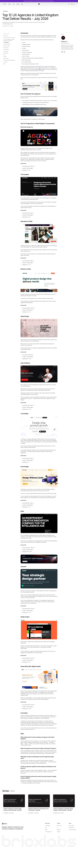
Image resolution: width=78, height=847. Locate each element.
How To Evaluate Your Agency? (9, 37)
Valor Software (6, 49)
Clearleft (5, 56)
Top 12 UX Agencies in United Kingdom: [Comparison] (8, 40)
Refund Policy (71, 827)
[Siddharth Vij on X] (64, 52)
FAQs (4, 63)
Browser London (6, 45)
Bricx (40, 69)
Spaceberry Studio (7, 44)
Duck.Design (5, 53)
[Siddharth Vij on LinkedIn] (62, 52)
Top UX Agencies (48, 831)
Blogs (46, 829)
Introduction (5, 35)
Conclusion (5, 62)
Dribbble (58, 829)
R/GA (4, 54)
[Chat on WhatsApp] (69, 4)
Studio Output (6, 58)
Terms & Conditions (72, 829)
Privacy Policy (71, 825)
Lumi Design (5, 51)
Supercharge (5, 47)
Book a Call (59, 825)
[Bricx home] (39, 4)
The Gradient (6, 42)
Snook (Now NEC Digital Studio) (9, 60)
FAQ (46, 827)
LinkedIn (58, 831)
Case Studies (47, 825)
